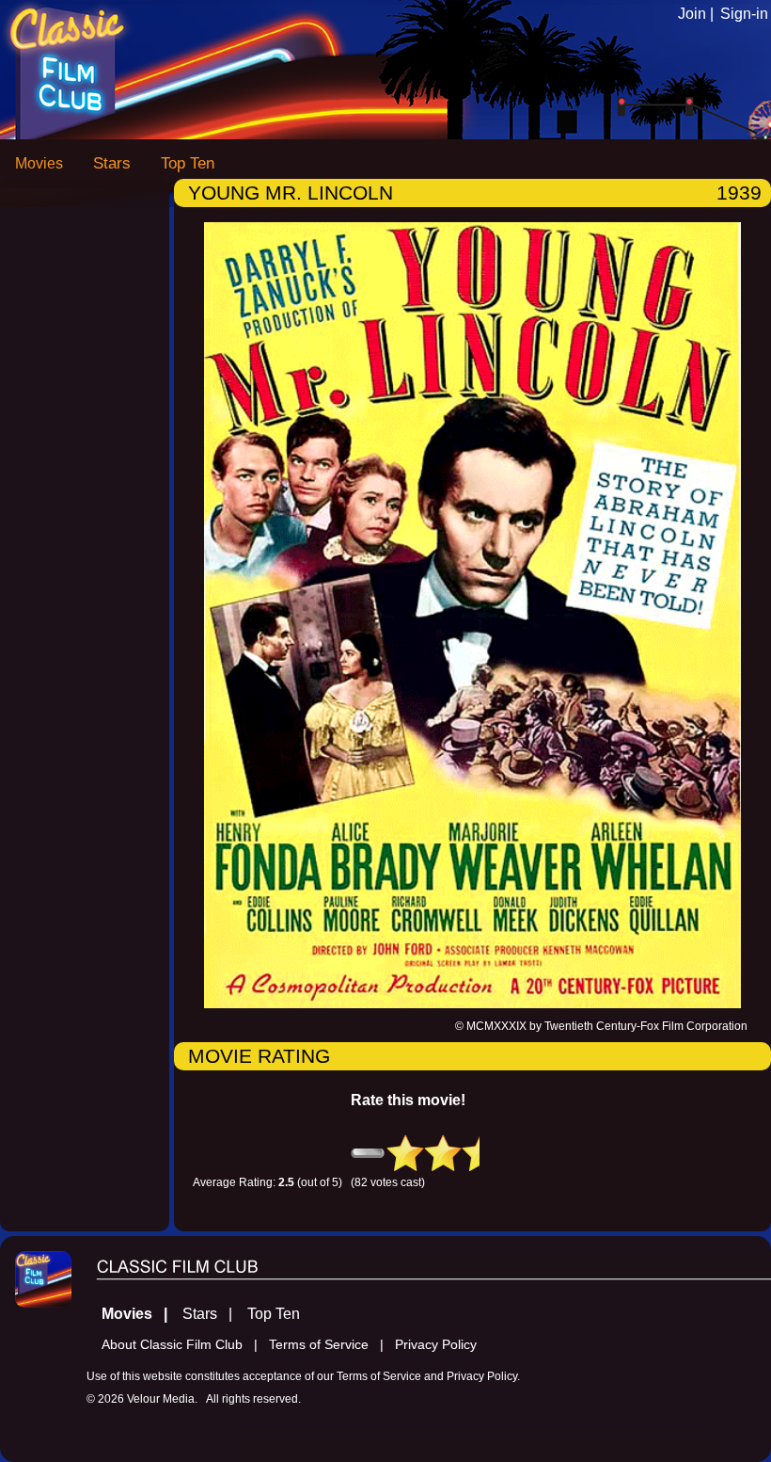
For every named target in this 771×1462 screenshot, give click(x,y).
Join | (696, 14)
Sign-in (744, 14)
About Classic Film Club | (185, 1345)
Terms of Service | (332, 1345)
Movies (39, 163)
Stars (112, 163)
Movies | (140, 1314)
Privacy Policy (436, 1345)
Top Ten (187, 163)
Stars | (213, 1314)
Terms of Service (379, 1376)
